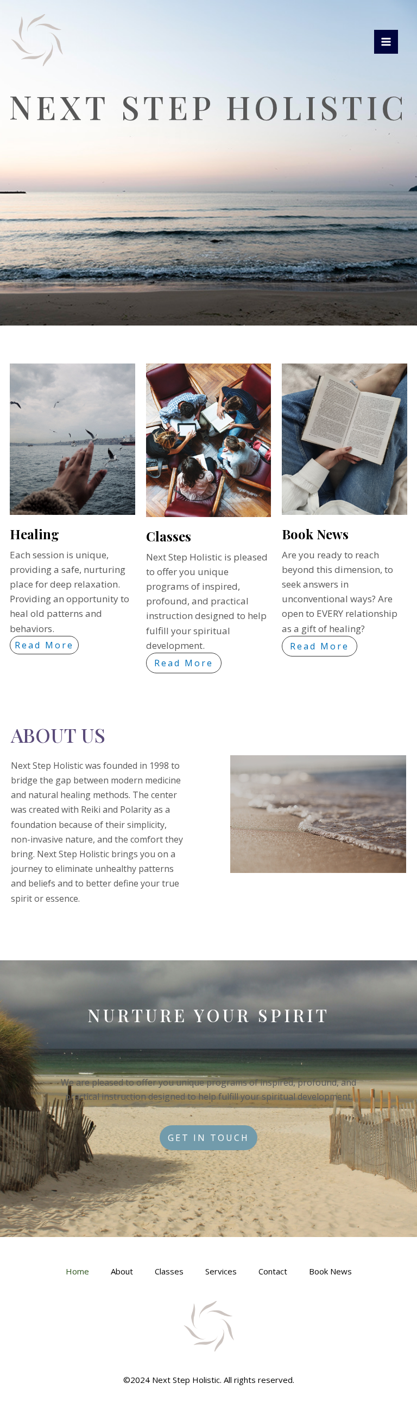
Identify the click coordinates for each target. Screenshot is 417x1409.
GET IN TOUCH (208, 1138)
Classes (169, 1271)
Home (77, 1271)
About (122, 1271)
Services (221, 1271)
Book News (330, 1271)
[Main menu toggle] (386, 42)
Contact (272, 1271)
